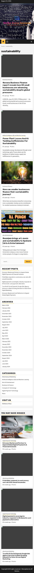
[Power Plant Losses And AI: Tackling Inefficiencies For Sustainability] (17, 121)
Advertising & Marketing (9, 377)
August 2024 (5, 358)
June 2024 (5, 364)
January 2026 (6, 311)
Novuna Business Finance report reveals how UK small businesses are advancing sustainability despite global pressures (16, 88)
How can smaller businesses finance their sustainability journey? (16, 191)
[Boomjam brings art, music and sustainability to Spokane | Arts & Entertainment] (17, 221)
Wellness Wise (6, 404)
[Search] (31, 41)
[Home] (3, 41)
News (3, 393)
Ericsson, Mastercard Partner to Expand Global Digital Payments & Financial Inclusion (15, 444)
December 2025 (6, 313)
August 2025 (5, 325)
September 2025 (7, 322)
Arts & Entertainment (8, 235)
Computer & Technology (9, 388)
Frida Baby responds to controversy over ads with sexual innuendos (16, 481)
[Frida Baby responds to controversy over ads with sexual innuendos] (17, 464)
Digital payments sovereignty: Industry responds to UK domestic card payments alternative (17, 518)
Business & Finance (7, 79)
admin (12, 95)
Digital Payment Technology (10, 391)
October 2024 (6, 352)
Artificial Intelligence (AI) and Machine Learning (14, 135)
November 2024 (6, 350)
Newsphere (25, 569)
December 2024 (6, 347)
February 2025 (6, 341)
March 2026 (5, 305)
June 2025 (5, 330)
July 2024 (5, 361)
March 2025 (5, 339)
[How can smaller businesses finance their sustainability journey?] (17, 172)
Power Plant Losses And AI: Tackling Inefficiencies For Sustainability (16, 141)
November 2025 (6, 316)
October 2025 (6, 319)
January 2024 (6, 366)
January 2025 (6, 344)
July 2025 (5, 327)
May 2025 (5, 333)
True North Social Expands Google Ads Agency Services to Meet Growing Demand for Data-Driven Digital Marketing (16, 288)
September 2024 (7, 355)
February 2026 (6, 308)
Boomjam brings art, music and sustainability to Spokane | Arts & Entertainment (17, 240)
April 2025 (5, 336)
